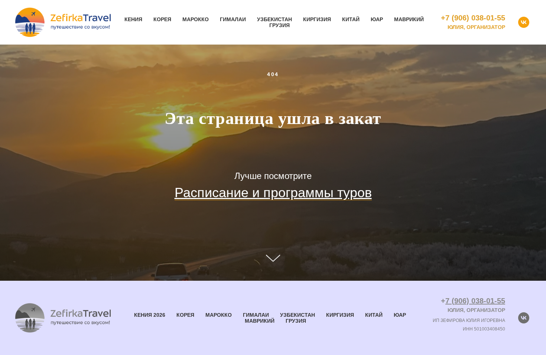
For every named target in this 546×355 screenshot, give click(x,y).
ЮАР (377, 19)
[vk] (523, 22)
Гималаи (233, 19)
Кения (133, 19)
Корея (162, 19)
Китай (351, 19)
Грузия (279, 25)
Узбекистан (274, 19)
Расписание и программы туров (273, 192)
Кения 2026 (149, 315)
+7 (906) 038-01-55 (473, 18)
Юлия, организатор (476, 27)
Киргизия (317, 19)
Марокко (195, 19)
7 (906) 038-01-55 (475, 301)
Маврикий (409, 19)
